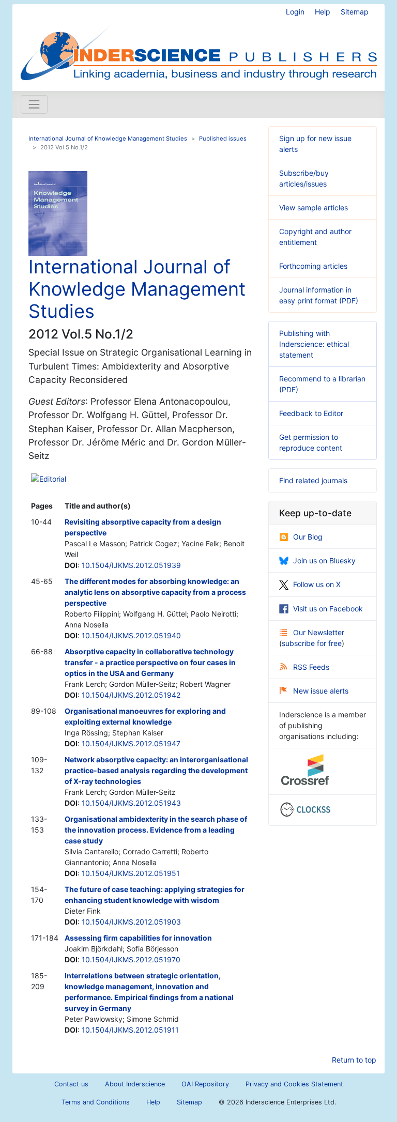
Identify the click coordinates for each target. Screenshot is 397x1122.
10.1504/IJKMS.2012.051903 (131, 921)
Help (322, 11)
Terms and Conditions (96, 1102)
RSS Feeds (311, 667)
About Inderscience (135, 1084)
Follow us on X (317, 584)
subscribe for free (312, 643)
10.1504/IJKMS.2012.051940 (131, 635)
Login (295, 11)
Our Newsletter (318, 632)
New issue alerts (320, 690)
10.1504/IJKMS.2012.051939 (131, 565)
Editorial (52, 478)
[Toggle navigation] (34, 104)
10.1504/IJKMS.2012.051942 (131, 694)
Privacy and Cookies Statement (294, 1084)
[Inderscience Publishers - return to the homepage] (198, 43)
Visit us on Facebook (328, 608)
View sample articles (313, 207)
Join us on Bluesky (324, 560)
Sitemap (355, 11)
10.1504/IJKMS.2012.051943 (131, 802)
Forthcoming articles (313, 266)
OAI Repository (205, 1084)
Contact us (71, 1084)
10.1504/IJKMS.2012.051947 (131, 743)
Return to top (354, 1059)
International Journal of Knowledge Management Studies (107, 138)
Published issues (223, 138)
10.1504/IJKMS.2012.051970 (131, 959)
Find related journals (313, 480)
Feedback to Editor (311, 413)
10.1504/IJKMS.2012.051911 (130, 1029)
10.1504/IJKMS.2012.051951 (131, 873)
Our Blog (308, 536)
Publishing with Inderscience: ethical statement (314, 344)
